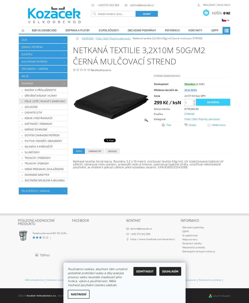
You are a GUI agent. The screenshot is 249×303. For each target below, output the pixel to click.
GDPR (214, 30)
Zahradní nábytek (37, 174)
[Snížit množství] (194, 104)
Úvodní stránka (23, 30)
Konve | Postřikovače (39, 118)
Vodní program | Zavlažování (44, 169)
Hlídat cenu (219, 124)
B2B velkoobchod (44, 30)
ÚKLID (25, 76)
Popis (79, 151)
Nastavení (78, 294)
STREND (189, 113)
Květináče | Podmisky (38, 123)
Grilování (31, 106)
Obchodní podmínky (142, 30)
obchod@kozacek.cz (141, 228)
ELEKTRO (27, 54)
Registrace (223, 5)
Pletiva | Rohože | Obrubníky (43, 140)
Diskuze (112, 151)
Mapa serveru (190, 239)
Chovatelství (33, 112)
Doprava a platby (77, 30)
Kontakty (195, 30)
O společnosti (109, 30)
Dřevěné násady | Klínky (41, 95)
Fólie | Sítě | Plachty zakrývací (45, 101)
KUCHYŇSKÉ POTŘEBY (35, 61)
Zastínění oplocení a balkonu (45, 180)
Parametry (95, 151)
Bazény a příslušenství (40, 89)
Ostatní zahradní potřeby (42, 135)
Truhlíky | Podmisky (38, 157)
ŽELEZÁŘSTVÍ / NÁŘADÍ (36, 190)
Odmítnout (145, 271)
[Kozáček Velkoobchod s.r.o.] (54, 15)
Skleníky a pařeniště (39, 146)
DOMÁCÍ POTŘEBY (32, 47)
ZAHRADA (27, 83)
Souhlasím (170, 271)
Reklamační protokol (193, 247)
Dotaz (192, 124)
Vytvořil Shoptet (221, 295)
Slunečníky (32, 152)
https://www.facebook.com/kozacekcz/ (152, 239)
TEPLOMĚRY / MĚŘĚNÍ (35, 68)
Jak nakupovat (188, 280)
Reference (172, 30)
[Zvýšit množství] (194, 101)
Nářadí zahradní (36, 129)
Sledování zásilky (192, 243)
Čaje (24, 39)
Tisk (168, 124)
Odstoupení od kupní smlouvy (198, 251)
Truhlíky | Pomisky (37, 163)
